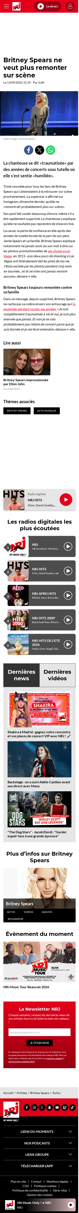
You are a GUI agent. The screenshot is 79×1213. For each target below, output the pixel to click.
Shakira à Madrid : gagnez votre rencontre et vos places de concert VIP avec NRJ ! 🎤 (39, 734)
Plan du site (18, 1181)
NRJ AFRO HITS (44, 593)
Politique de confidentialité (30, 1190)
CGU (26, 1186)
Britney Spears (19, 903)
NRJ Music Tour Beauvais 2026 (26, 987)
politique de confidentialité (21, 1061)
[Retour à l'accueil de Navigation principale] (16, 6)
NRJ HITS (35, 500)
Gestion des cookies (39, 1195)
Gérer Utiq (60, 1190)
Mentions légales (57, 1181)
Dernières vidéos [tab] (57, 675)
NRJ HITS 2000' (43, 618)
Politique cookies (45, 1186)
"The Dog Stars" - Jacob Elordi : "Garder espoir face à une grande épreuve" (37, 834)
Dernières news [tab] (21, 675)
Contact (36, 1181)
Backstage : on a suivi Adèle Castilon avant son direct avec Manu (39, 784)
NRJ (35, 544)
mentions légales (54, 1058)
